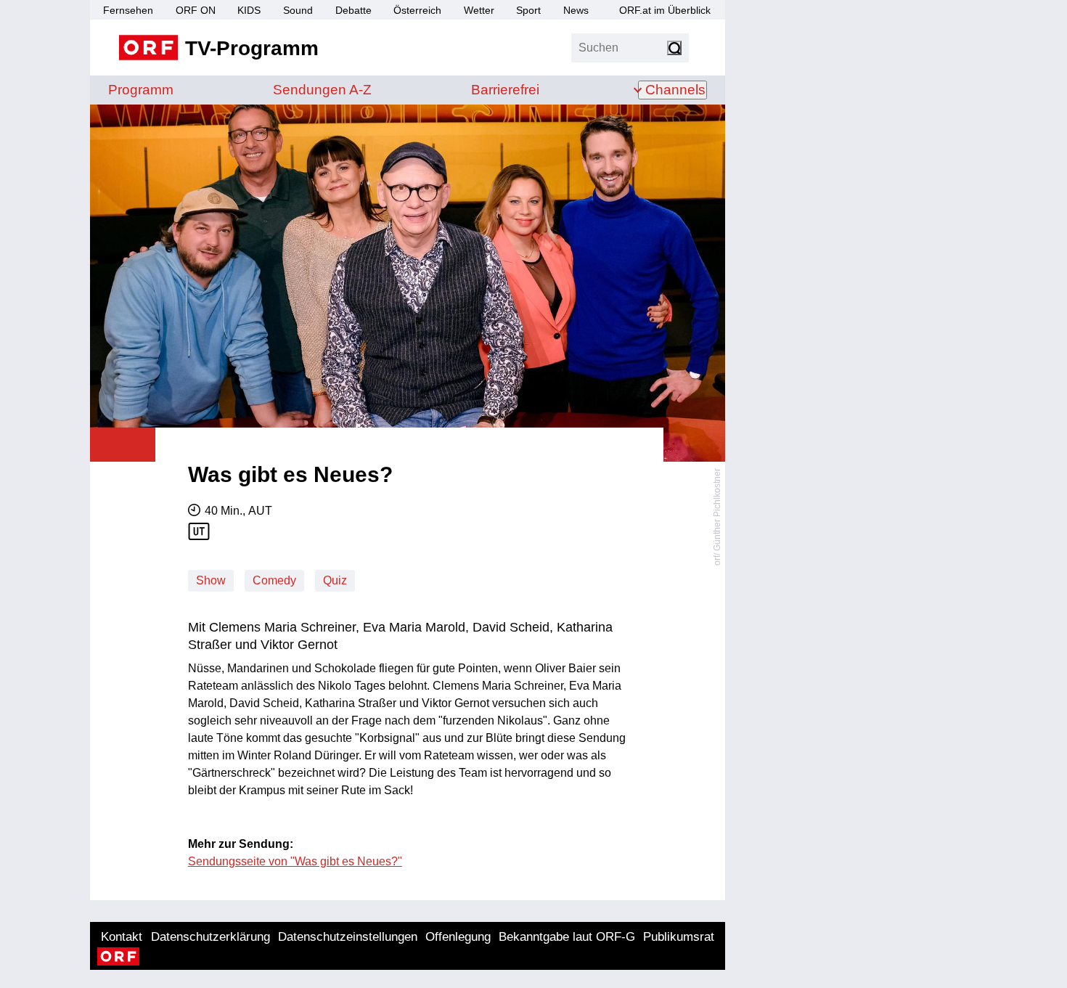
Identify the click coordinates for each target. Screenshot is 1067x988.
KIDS (249, 10)
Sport (528, 10)
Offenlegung (458, 937)
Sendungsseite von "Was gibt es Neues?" (295, 861)
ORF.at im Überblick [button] (665, 10)
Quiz (335, 580)
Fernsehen (128, 10)
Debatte (353, 10)
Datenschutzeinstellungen (347, 937)
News (576, 10)
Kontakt (121, 937)
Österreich (417, 10)
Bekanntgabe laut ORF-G (567, 937)
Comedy (274, 580)
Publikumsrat (678, 937)
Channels (675, 89)
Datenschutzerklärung (210, 937)
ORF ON (196, 10)
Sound (298, 10)
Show (211, 580)
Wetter (479, 10)
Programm (140, 89)
